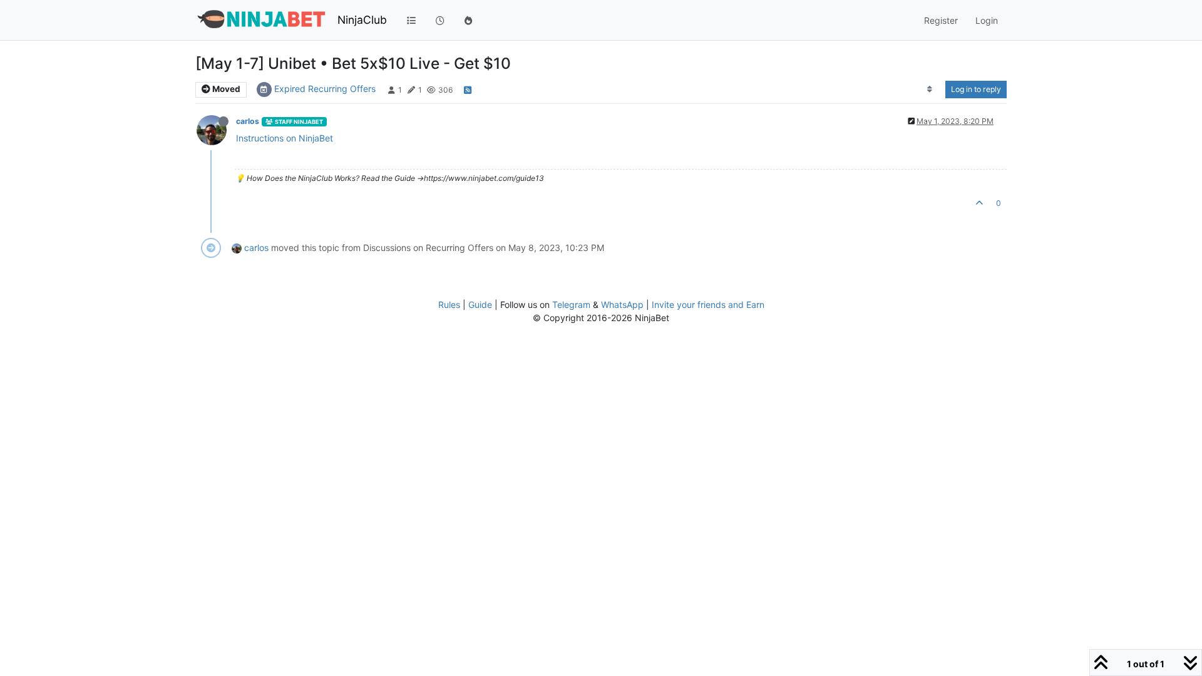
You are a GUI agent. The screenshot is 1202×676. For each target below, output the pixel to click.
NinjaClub (362, 19)
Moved (225, 89)
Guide (480, 304)
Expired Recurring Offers (325, 88)
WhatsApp (622, 304)
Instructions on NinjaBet (284, 138)
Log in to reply (976, 89)
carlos (247, 121)
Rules (449, 304)
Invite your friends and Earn (708, 304)
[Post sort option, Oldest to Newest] (930, 89)
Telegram (571, 304)
